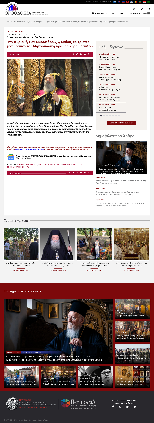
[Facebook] (123, 9)
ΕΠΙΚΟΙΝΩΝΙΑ (134, 13)
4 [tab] (110, 115)
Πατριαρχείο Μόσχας (51, 379)
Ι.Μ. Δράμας (37, 22)
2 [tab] (104, 115)
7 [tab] (119, 115)
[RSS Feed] (146, 9)
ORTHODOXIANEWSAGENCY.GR (29, 149)
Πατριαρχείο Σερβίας (14, 379)
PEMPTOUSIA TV (86, 379)
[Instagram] (131, 9)
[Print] (81, 54)
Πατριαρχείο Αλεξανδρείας (128, 355)
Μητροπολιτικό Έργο (22, 22)
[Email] (85, 54)
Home (8, 22)
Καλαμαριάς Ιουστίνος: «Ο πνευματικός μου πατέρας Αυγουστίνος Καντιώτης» (92, 383)
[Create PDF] (88, 54)
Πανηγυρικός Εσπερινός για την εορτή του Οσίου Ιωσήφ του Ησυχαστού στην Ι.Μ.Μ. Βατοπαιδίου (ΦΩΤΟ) (132, 337)
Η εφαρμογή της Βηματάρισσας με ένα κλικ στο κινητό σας (131, 383)
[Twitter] (139, 9)
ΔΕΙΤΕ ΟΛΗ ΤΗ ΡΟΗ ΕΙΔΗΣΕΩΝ (121, 123)
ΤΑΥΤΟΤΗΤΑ (117, 13)
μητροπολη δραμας (27, 164)
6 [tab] (116, 115)
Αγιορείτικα (121, 333)
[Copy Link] (77, 54)
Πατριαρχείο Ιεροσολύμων (127, 310)
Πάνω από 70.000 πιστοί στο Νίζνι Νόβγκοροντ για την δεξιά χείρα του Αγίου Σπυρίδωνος (57, 383)
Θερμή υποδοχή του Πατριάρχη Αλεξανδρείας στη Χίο (131, 359)
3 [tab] (107, 115)
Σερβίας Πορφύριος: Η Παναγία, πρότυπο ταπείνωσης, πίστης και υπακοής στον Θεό (21, 383)
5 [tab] (113, 115)
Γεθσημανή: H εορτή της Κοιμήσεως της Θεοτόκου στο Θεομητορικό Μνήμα (130, 314)
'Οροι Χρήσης (42, 420)
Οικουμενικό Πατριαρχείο (31, 352)
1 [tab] (101, 115)
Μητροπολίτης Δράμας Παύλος (54, 164)
